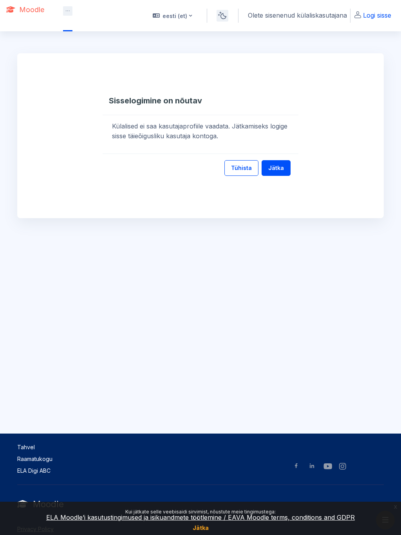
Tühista (241, 167)
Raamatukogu (34, 458)
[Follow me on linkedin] (312, 467)
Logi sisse (377, 15)
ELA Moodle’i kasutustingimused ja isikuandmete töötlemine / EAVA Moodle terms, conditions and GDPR (200, 517)
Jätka (201, 527)
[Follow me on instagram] (343, 467)
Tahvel (26, 447)
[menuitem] (67, 11)
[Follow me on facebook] (296, 467)
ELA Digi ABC (34, 470)
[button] (172, 15)
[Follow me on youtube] (327, 467)
